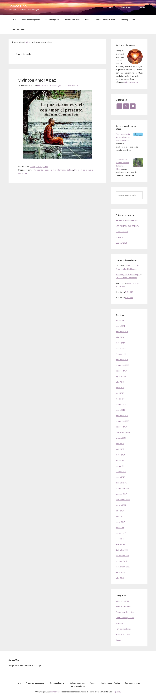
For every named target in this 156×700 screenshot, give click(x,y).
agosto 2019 (121, 376)
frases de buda (67, 170)
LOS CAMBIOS (121, 243)
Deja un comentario (72, 85)
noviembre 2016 (122, 555)
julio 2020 (120, 337)
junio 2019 (120, 387)
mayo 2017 (120, 522)
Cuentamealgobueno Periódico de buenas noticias (123, 137)
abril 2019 (120, 393)
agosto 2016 (121, 572)
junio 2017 (120, 516)
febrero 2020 (121, 354)
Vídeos (118, 640)
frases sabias (79, 170)
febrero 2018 (121, 471)
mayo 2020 (120, 343)
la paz (88, 170)
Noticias (119, 623)
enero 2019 (120, 410)
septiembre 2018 (123, 432)
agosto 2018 (121, 438)
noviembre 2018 (122, 421)
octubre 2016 (121, 561)
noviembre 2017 (122, 488)
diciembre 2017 (122, 483)
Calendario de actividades (126, 277)
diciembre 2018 (122, 415)
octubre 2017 (121, 494)
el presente (38, 170)
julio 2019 (120, 382)
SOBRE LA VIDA (122, 231)
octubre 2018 (121, 427)
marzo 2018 (121, 466)
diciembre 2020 (122, 331)
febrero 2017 (121, 539)
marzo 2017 (121, 533)
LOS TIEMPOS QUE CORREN (127, 226)
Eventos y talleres (123, 606)
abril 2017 (120, 527)
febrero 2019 (121, 404)
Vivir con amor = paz (37, 80)
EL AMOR (119, 237)
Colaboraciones (122, 601)
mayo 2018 (120, 455)
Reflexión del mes (123, 629)
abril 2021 (120, 320)
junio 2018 (120, 449)
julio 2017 (120, 511)
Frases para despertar (39, 166)
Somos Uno (18, 6)
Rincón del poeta (123, 634)
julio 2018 (120, 443)
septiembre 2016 (123, 567)
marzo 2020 (121, 348)
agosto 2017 (121, 505)
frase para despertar (52, 170)
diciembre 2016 (122, 550)
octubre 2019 (121, 371)
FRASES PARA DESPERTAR (127, 220)
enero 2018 (120, 477)
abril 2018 (120, 460)
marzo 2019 (121, 399)
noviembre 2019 (122, 365)
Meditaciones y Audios (125, 617)
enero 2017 (120, 544)
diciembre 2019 (122, 359)
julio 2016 (120, 578)
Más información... (131, 82)
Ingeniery (117, 692)
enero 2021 (120, 326)
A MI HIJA (129, 292)
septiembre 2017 (123, 499)
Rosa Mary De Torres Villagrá (128, 274)
